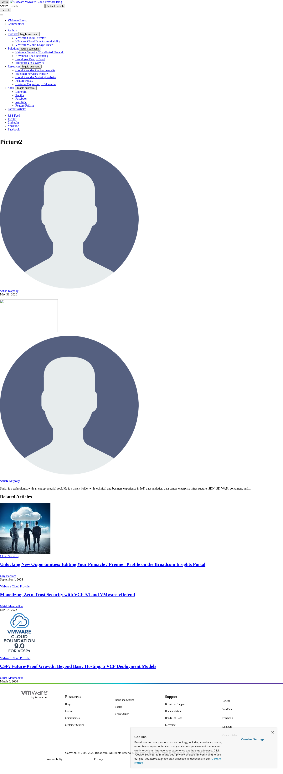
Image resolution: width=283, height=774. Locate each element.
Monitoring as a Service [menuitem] (29, 62)
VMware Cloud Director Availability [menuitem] (37, 41)
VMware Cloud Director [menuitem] (30, 38)
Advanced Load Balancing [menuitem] (31, 55)
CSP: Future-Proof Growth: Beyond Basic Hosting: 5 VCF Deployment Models (78, 666)
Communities (16, 23)
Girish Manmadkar (11, 606)
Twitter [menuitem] (19, 95)
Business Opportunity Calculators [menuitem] (35, 84)
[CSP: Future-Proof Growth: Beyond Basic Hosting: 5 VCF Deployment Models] (19, 654)
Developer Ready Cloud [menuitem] (30, 59)
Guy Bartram (8, 576)
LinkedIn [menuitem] (21, 91)
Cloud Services (9, 556)
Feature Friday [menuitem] (24, 80)
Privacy (98, 759)
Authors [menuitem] (13, 30)
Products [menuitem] (13, 34)
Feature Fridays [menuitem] (24, 105)
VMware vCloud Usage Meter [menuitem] (34, 44)
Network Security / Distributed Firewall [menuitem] (39, 52)
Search (4, 6)
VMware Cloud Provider (15, 586)
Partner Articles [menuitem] (17, 109)
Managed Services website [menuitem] (31, 73)
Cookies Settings (253, 739)
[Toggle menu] (1, 14)
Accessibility (54, 759)
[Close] (272, 732)
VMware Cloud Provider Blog (43, 1)
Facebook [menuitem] (21, 98)
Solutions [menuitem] (13, 48)
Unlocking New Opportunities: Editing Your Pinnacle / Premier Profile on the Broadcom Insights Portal (102, 564)
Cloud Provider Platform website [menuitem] (35, 70)
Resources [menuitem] (14, 66)
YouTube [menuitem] (21, 102)
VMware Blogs (17, 20)
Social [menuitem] (11, 87)
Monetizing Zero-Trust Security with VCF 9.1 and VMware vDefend (67, 594)
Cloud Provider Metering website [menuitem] (35, 77)
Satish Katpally (9, 291)
